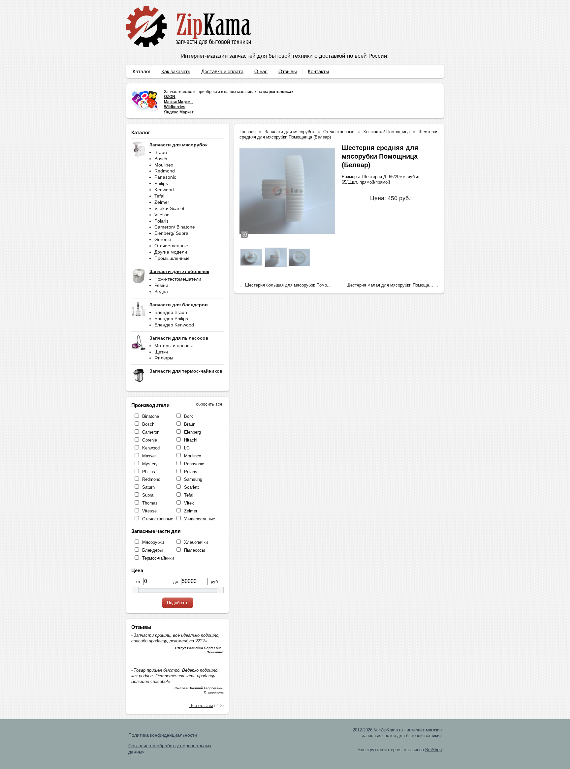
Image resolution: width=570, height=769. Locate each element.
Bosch (160, 158)
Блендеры (152, 550)
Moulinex (163, 165)
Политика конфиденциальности (162, 735)
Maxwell (150, 455)
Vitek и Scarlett (170, 208)
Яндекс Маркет (179, 112)
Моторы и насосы (173, 345)
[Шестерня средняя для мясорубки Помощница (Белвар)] (287, 191)
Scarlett (191, 487)
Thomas (150, 503)
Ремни (161, 285)
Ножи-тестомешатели (177, 279)
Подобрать (177, 602)
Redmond (164, 170)
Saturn (148, 487)
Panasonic (165, 177)
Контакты (318, 71)
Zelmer (161, 202)
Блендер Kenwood (174, 324)
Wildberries (174, 107)
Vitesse (162, 214)
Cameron (150, 432)
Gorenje (162, 239)
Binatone (150, 416)
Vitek (189, 503)
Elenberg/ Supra (171, 233)
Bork (188, 416)
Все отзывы (201, 705)
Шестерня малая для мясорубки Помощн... (389, 285)
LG (187, 448)
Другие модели (170, 252)
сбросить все (209, 404)
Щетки (161, 351)
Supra (147, 495)
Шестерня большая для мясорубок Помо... (288, 285)
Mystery (150, 463)
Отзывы (287, 71)
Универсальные (199, 518)
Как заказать (175, 71)
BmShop (433, 749)
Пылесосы (194, 550)
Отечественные (171, 245)
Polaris (161, 221)
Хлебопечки (196, 542)
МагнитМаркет (178, 102)
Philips (161, 183)
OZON (169, 96)
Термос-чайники (158, 558)
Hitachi (190, 440)
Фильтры (163, 357)
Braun (160, 152)
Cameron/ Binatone (174, 227)
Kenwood (164, 189)
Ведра (161, 291)
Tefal (159, 196)
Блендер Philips (171, 318)
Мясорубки (153, 542)
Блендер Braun (170, 312)
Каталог (141, 71)
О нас (261, 71)
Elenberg (192, 432)
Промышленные (172, 258)
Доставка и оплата (222, 71)
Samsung (193, 479)
